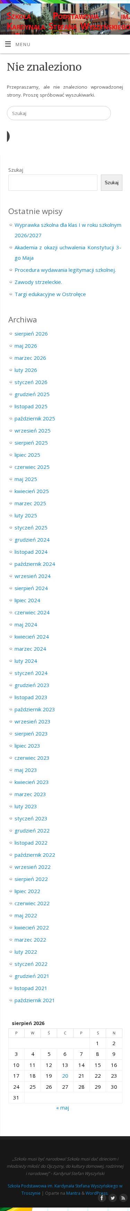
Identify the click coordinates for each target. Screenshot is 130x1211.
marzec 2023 (30, 794)
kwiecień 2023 (32, 781)
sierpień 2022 (31, 878)
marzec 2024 (30, 648)
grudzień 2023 (32, 685)
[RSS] (121, 14)
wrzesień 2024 (33, 575)
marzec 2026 (30, 357)
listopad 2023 (31, 697)
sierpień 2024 (31, 588)
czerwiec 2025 (32, 466)
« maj (62, 1107)
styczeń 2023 (31, 818)
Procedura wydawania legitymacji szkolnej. (65, 269)
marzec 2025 (30, 503)
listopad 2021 (31, 988)
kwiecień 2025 (32, 491)
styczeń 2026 (31, 382)
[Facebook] (101, 14)
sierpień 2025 (31, 442)
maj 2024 (26, 624)
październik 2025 (35, 418)
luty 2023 (26, 806)
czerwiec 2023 (32, 757)
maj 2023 (26, 769)
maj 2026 (26, 345)
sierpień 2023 (31, 733)
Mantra (73, 1193)
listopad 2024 (31, 551)
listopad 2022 (31, 842)
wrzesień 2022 (33, 866)
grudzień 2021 (32, 975)
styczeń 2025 (31, 527)
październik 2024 (35, 563)
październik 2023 (35, 709)
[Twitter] (111, 14)
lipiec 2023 (27, 745)
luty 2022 (26, 951)
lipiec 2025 (27, 454)
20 (65, 1075)
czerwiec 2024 (32, 612)
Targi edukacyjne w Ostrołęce (50, 294)
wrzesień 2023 (33, 721)
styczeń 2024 (31, 672)
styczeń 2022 (31, 963)
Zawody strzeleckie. (38, 281)
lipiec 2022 (27, 891)
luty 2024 (26, 660)
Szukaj (15, 169)
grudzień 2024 (32, 539)
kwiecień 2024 (32, 636)
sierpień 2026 (31, 333)
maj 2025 (26, 478)
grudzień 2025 (32, 394)
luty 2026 (26, 369)
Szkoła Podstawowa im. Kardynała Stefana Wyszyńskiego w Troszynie (68, 26)
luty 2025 (26, 515)
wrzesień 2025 (33, 430)
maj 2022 (26, 915)
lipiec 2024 (27, 600)
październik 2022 (35, 854)
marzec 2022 (30, 939)
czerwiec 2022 (32, 903)
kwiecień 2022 (32, 927)
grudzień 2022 (32, 830)
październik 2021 (35, 1000)
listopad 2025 (31, 406)
